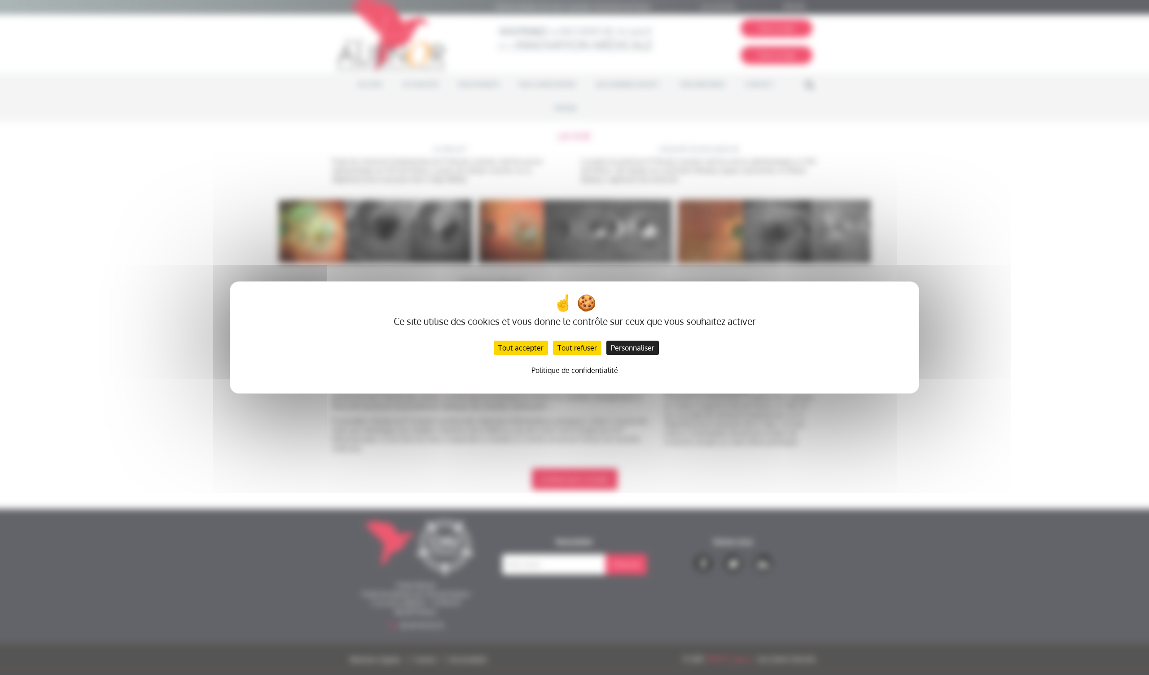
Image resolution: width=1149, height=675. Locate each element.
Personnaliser (632, 347)
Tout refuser (577, 347)
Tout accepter (521, 347)
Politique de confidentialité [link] (574, 370)
